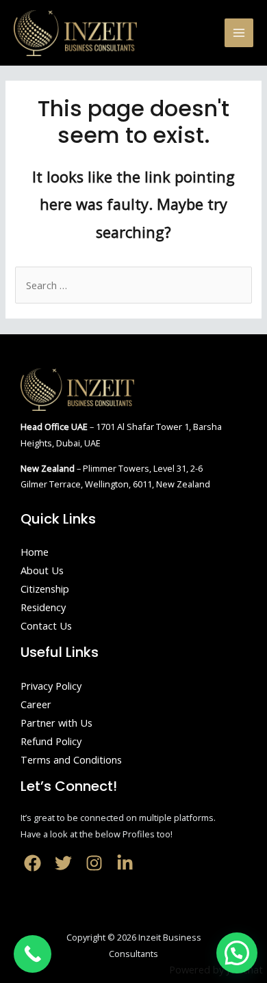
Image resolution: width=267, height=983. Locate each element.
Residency (43, 607)
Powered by (216, 969)
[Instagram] (94, 863)
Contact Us (46, 625)
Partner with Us (56, 722)
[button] (236, 952)
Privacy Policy (51, 685)
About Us (42, 570)
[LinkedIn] (125, 863)
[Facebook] (32, 863)
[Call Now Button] (32, 954)
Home (35, 551)
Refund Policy (51, 741)
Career (36, 704)
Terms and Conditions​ (71, 759)
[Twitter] (63, 863)
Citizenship (45, 588)
